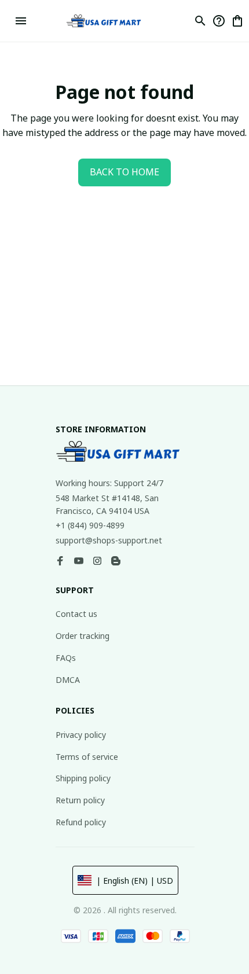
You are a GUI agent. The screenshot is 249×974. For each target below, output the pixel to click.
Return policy (80, 800)
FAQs (66, 657)
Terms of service (87, 756)
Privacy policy (81, 734)
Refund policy (81, 822)
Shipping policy (83, 778)
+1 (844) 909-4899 (90, 525)
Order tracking (82, 635)
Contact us (76, 613)
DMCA (68, 679)
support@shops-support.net (109, 540)
